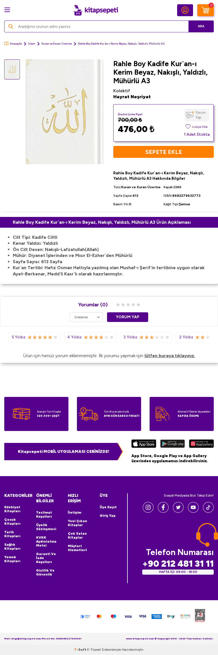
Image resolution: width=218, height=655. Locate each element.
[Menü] (7, 10)
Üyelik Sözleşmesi (46, 527)
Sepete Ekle (163, 151)
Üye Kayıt (108, 507)
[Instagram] (148, 511)
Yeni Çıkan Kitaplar (77, 523)
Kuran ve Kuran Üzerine (56, 43)
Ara (201, 26)
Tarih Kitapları (12, 534)
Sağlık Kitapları (12, 547)
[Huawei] (201, 444)
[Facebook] (163, 511)
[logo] (95, 10)
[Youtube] (193, 511)
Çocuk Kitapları (12, 522)
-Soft (80, 650)
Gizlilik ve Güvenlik (45, 572)
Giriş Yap (108, 516)
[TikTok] (208, 511)
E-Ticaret (94, 650)
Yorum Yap (201, 115)
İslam (31, 43)
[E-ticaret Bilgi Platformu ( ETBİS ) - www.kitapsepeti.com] (200, 616)
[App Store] (143, 444)
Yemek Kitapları (12, 559)
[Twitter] (178, 511)
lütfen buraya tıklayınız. (169, 355)
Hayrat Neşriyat (132, 96)
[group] (64, 111)
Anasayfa (16, 43)
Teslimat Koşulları (44, 514)
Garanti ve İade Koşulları (46, 558)
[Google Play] (172, 444)
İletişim (74, 512)
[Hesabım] (185, 10)
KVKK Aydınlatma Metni (46, 541)
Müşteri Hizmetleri (77, 548)
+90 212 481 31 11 (178, 563)
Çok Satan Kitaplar (77, 535)
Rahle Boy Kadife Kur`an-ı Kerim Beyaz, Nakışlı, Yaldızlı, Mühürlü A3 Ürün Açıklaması (102, 222)
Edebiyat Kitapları (12, 509)
